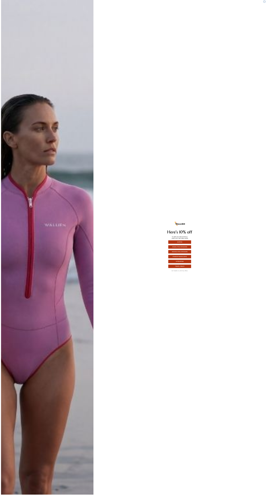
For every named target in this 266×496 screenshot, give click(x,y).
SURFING (179, 242)
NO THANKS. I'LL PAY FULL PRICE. (180, 271)
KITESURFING (180, 261)
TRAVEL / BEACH (179, 266)
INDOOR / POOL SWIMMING (180, 252)
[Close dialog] (264, 2)
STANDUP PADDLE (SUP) (180, 256)
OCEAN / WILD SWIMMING (179, 247)
